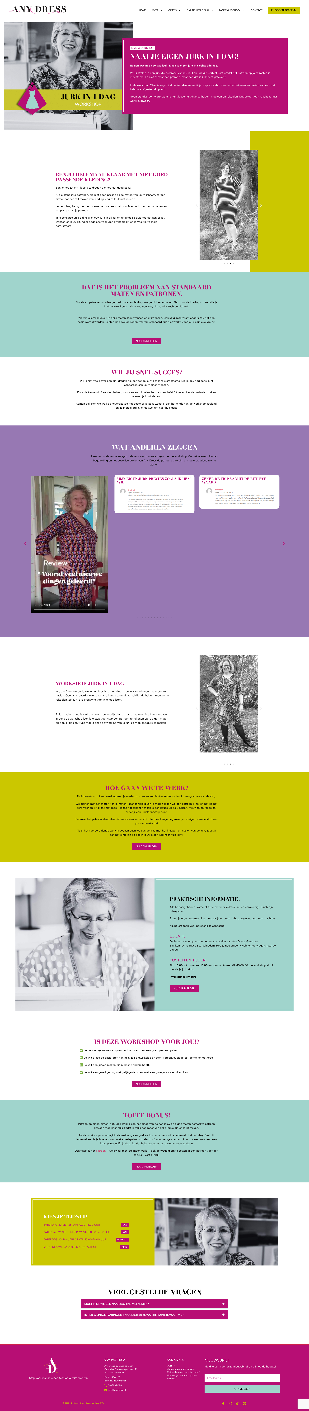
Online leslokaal (198, 10)
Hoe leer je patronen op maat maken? (182, 1377)
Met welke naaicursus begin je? (183, 1372)
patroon (101, 1150)
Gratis (172, 10)
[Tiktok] (237, 1403)
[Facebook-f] (223, 1403)
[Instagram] (230, 1403)
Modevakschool (230, 10)
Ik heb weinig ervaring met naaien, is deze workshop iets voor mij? (133, 1314)
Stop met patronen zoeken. (181, 1369)
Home (142, 10)
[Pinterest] (244, 1403)
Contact (256, 10)
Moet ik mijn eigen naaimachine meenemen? (116, 1303)
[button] (197, 205)
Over (155, 10)
